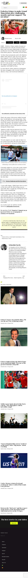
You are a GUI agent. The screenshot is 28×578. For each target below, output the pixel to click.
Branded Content (5, 556)
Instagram (17, 212)
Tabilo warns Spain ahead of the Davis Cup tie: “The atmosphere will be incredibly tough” (13, 405)
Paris (23, 236)
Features (4, 544)
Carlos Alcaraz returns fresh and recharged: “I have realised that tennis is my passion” (13, 484)
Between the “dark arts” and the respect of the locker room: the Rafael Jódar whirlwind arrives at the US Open (14, 509)
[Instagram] (2, 538)
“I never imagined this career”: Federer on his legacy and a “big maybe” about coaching (14, 445)
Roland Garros (5, 238)
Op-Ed (3, 553)
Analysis (3, 550)
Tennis (9, 238)
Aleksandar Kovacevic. (12, 206)
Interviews (4, 547)
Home (3, 541)
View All (3, 559)
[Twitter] (4, 538)
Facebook (11, 213)
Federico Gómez (5, 236)
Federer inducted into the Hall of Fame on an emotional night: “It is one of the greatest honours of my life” (13, 363)
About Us (4, 562)
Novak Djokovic (18, 236)
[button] (9, 42)
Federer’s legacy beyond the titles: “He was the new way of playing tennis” (13, 320)
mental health (12, 236)
